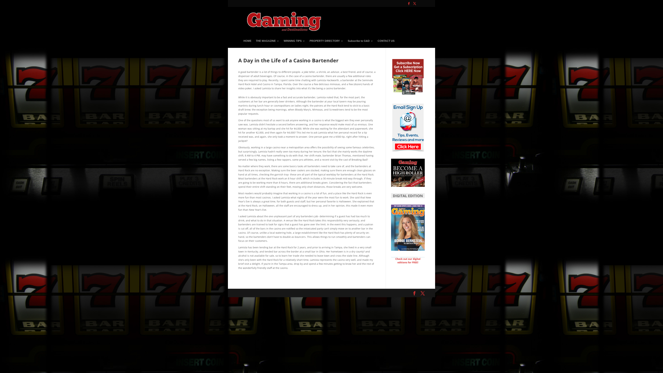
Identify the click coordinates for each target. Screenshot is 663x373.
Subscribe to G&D (359, 41)
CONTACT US (386, 41)
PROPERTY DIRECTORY (325, 41)
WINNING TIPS (293, 41)
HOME (247, 41)
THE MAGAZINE (266, 41)
